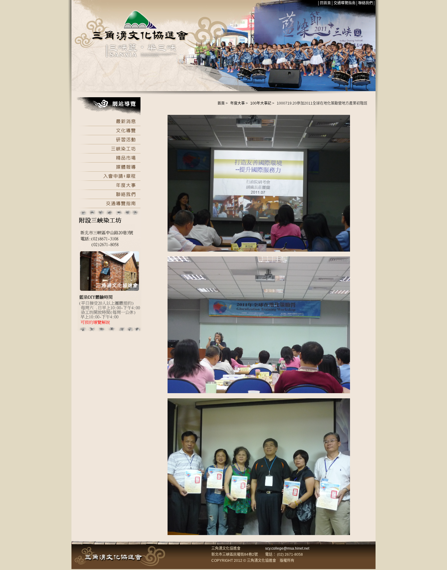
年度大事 (237, 103)
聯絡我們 (365, 3)
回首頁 (325, 3)
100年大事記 (260, 103)
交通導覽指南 (344, 3)
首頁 (221, 103)
